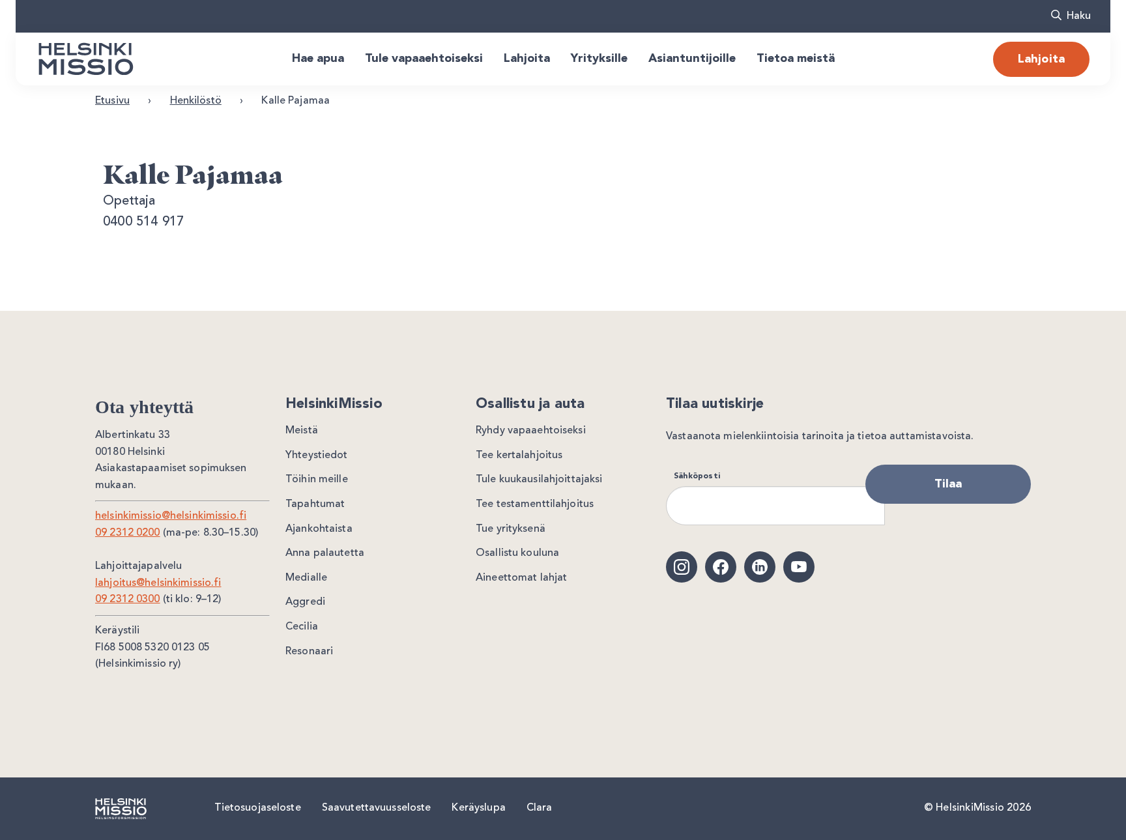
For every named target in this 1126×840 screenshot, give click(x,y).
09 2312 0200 (127, 533)
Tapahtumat (315, 504)
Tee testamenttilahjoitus (535, 504)
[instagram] (681, 567)
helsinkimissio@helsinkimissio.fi (170, 516)
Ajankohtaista (319, 529)
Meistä (301, 431)
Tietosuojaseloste (257, 808)
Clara (540, 808)
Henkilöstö (196, 101)
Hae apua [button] (318, 59)
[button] (1071, 16)
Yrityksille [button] (599, 59)
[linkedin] (759, 567)
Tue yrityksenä (510, 529)
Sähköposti (697, 476)
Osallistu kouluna (517, 553)
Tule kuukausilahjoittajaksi (539, 479)
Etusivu (112, 101)
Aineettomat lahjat (521, 578)
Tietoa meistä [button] (796, 59)
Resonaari (309, 651)
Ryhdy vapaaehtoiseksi (531, 431)
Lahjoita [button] (527, 59)
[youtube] (799, 567)
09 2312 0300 (127, 599)
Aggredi (305, 602)
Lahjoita (1041, 59)
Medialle (306, 578)
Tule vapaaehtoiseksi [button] (424, 59)
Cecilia (301, 627)
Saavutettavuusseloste (376, 808)
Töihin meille (316, 479)
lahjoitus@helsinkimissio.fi (158, 583)
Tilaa (948, 484)
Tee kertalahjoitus (519, 455)
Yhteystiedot (316, 455)
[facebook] (720, 567)
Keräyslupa (478, 808)
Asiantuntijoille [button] (692, 59)
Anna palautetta (324, 553)
